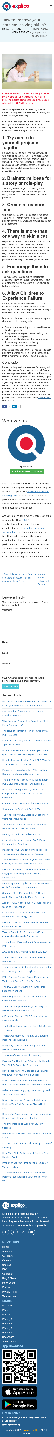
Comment (7, 609)
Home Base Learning (30, 99)
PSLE (25, 520)
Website (6, 663)
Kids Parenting (33, 93)
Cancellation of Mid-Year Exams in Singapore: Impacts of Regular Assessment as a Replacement (19, 578)
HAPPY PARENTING (15, 93)
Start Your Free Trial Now (27, 471)
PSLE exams (44, 397)
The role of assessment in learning (21, 1055)
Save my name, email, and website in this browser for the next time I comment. (23, 679)
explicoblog (27, 96)
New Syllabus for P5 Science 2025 (21, 834)
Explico (15, 99)
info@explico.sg (12, 1424)
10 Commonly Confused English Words (23, 809)
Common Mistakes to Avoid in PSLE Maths (25, 803)
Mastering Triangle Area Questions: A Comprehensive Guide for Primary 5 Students (22, 793)
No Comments (26, 102)
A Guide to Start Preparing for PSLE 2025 (25, 951)
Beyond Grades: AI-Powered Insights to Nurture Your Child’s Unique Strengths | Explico (24, 1104)
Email (5, 652)
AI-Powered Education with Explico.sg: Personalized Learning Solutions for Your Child (24, 1176)
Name (5, 642)
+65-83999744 (11, 1421)
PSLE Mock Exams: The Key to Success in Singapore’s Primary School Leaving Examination (25, 873)
